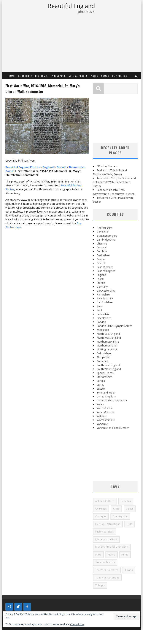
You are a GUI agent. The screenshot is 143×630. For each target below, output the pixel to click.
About (105, 76)
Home (12, 76)
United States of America (112, 400)
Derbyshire (103, 255)
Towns (129, 570)
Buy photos (119, 76)
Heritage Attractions (107, 524)
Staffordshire (104, 377)
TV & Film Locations (107, 577)
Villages (100, 585)
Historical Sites (104, 531)
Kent (99, 310)
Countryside (120, 516)
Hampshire (103, 294)
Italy (99, 306)
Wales (94, 76)
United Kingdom (106, 396)
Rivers (111, 554)
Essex (100, 279)
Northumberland (107, 345)
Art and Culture (104, 501)
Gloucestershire (106, 290)
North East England (108, 333)
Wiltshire (102, 416)
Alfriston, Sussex (107, 166)
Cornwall (102, 247)
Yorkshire (102, 424)
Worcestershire (106, 420)
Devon (101, 259)
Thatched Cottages (106, 570)
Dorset (101, 263)
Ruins (125, 554)
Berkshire (102, 231)
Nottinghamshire (107, 349)
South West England (109, 369)
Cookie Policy (77, 624)
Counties (24, 76)
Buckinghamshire (107, 235)
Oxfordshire (104, 353)
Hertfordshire (105, 302)
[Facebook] (27, 607)
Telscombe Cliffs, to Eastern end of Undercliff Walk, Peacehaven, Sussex (114, 182)
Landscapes (58, 76)
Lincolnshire (104, 318)
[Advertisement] (71, 44)
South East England (108, 365)
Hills (129, 524)
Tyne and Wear (106, 392)
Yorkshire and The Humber (113, 428)
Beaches (126, 501)
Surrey (100, 384)
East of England (106, 271)
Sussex (101, 388)
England (101, 275)
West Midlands (105, 412)
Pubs (98, 554)
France (101, 282)
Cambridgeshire (106, 239)
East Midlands (105, 267)
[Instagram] (9, 607)
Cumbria (102, 251)
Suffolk (101, 381)
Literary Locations (106, 539)
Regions (40, 76)
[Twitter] (18, 607)
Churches (101, 508)
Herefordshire (105, 298)
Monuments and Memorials (111, 547)
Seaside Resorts (105, 562)
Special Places (78, 76)
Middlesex (103, 330)
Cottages (100, 516)
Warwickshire (104, 408)
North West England (109, 337)
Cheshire (102, 243)
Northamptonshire (108, 341)
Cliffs (116, 508)
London (101, 322)
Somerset (102, 361)
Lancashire (103, 314)
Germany (102, 286)
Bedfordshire (104, 228)
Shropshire (103, 357)
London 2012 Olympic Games (114, 326)
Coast (129, 508)
